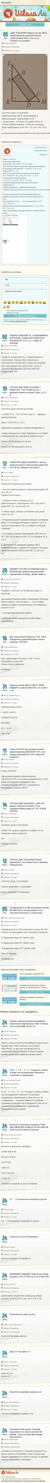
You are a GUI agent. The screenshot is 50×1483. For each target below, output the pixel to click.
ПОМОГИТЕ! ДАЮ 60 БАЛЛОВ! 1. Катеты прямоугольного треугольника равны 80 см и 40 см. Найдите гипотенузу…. (29, 465)
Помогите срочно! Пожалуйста (24, 1237)
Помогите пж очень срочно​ (22, 1314)
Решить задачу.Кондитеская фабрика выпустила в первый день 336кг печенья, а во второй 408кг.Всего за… (29, 1023)
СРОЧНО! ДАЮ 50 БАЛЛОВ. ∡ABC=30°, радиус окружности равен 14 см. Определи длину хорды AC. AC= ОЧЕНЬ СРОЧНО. (28, 807)
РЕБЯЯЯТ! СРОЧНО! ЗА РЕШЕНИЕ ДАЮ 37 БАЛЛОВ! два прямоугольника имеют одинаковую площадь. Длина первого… (28, 571)
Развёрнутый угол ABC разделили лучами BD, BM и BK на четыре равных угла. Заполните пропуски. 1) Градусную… (29, 910)
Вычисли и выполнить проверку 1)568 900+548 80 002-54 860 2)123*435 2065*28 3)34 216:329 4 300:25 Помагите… (29, 1127)
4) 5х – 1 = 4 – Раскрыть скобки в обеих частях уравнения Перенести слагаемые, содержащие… (29, 1072)
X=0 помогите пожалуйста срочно (28, 1199)
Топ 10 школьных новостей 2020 (31, 974)
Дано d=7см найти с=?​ (20, 1352)
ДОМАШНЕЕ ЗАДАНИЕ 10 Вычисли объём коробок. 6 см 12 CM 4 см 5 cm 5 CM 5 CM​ (29, 1275)
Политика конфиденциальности (12, 1481)
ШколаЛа (6, 2)
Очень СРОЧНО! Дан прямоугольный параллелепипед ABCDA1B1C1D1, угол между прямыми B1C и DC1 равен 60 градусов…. (27, 753)
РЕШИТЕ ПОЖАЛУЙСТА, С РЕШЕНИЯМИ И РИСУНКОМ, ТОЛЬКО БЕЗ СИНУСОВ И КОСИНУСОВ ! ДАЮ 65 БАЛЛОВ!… (29, 339)
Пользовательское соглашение (34, 1481)
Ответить (43, 154)
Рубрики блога (25, 24)
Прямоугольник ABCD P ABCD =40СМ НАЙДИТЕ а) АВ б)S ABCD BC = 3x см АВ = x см (29, 688)
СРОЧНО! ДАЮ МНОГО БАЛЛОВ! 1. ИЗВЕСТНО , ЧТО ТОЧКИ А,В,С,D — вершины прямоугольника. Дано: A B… (28, 391)
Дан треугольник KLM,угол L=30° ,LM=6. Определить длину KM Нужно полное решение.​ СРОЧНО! (28, 639)
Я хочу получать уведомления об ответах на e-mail (17, 312)
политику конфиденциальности (18, 321)
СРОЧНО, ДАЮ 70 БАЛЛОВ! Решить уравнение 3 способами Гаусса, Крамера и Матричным (29, 862)
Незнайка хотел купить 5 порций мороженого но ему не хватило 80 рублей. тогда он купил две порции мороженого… (26, 1433)
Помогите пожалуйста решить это (26, 1392)
